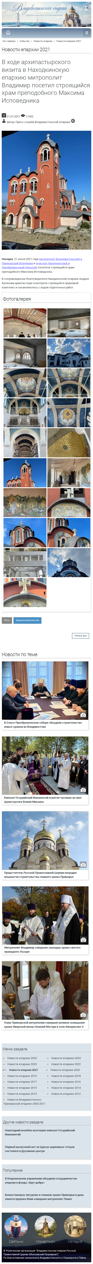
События (24, 41)
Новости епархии (43, 41)
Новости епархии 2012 (66, 1093)
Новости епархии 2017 (22, 1081)
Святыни (16, 1241)
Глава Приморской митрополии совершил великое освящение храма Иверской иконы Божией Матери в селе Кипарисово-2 (44, 1024)
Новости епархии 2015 (22, 1087)
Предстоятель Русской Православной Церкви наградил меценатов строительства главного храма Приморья (40, 874)
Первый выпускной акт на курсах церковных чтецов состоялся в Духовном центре (39, 1149)
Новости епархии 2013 (22, 1093)
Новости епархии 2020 (65, 1070)
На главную (9, 41)
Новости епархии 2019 (22, 1076)
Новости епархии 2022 (66, 1064)
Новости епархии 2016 (66, 1081)
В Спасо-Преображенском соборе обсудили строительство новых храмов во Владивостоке (43, 724)
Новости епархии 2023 (22, 1064)
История (75, 1241)
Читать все (80, 635)
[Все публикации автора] (73, 122)
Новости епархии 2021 (68, 41)
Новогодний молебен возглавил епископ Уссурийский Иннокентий (40, 1132)
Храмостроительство (27, 620)
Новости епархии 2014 (66, 1087)
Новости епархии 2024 (66, 1058)
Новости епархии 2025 (22, 1058)
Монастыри (45, 1241)
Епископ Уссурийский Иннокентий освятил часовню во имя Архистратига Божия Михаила (42, 799)
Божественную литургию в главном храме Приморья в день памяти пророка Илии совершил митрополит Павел (44, 1197)
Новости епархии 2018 (66, 1076)
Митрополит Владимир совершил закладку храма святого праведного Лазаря (42, 949)
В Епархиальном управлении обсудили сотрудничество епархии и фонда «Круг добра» (41, 1180)
